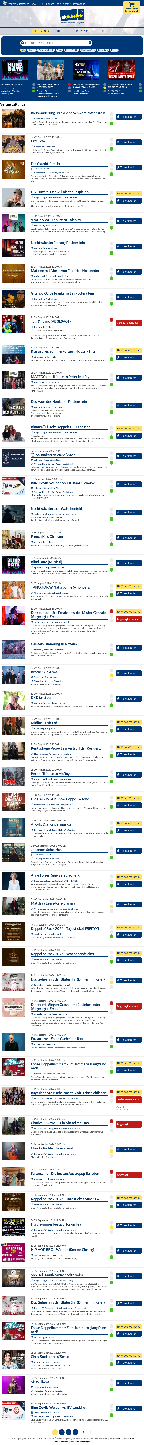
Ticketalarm (80, 31)
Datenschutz (128, 1438)
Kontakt (67, 3)
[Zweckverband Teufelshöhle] (32, 703)
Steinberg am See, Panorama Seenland (51, 622)
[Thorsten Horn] (32, 1179)
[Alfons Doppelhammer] (32, 1073)
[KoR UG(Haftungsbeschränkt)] (32, 934)
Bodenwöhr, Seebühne (44, 146)
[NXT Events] (32, 1255)
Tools (58, 3)
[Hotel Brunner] (32, 858)
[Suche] (22, 43)
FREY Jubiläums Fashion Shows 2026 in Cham (86, 85)
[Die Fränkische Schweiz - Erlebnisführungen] (32, 118)
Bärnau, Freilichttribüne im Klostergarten (53, 779)
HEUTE (61, 31)
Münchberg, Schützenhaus (46, 225)
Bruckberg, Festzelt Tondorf (47, 1362)
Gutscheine (104, 31)
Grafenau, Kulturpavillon (45, 357)
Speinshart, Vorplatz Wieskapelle (49, 567)
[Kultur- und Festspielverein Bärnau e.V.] (32, 779)
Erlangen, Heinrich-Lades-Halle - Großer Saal (54, 830)
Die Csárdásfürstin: (42, 168)
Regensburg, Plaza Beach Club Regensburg (53, 1280)
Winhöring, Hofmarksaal (45, 1337)
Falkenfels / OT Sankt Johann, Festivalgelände (55, 1153)
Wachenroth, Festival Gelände (48, 934)
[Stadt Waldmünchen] (32, 804)
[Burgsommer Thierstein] (32, 681)
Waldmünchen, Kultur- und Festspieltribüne (54, 804)
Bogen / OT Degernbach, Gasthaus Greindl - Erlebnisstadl (60, 1308)
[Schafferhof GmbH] (32, 908)
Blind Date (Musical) (13, 84)
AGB (40, 3)
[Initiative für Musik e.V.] (32, 357)
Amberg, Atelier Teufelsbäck (47, 858)
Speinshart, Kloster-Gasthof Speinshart (52, 985)
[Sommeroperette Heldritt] (32, 172)
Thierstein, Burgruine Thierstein (49, 681)
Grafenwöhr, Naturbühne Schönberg (51, 593)
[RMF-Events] (32, 830)
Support (49, 3)
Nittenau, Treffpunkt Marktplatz (49, 649)
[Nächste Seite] (83, 1432)
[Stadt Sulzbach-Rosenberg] (32, 1128)
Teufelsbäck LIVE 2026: (44, 854)
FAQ (33, 3)
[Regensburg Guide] (32, 1280)
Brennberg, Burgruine (44, 728)
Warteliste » (121, 1107)
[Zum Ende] (91, 1432)
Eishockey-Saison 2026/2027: (47, 459)
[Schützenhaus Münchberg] (32, 225)
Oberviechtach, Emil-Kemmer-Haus (50, 1014)
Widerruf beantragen (80, 1441)
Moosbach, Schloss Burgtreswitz (49, 1179)
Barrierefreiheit (61, 1441)
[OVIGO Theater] (32, 567)
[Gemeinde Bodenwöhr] (32, 146)
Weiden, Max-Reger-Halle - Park (49, 1255)
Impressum (79, 3)
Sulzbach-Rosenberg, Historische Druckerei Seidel (57, 1128)
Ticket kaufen (128, 116)
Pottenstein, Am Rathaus (45, 118)
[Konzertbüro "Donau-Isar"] (32, 1362)
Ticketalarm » (122, 1109)
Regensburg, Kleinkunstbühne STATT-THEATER (56, 197)
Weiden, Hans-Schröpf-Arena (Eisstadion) (53, 463)
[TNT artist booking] (32, 593)
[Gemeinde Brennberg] (32, 728)
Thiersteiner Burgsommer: (46, 677)
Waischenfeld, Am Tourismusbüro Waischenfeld (56, 514)
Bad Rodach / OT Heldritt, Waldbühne (51, 172)
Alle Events (41, 31)
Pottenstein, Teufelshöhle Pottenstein (51, 703)
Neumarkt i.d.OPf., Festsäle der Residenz (52, 754)
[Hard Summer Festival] (32, 1153)
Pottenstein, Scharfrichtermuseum (50, 407)
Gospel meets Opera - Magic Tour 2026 (120, 85)
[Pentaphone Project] (32, 754)
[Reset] (90, 43)
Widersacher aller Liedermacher (48, 85)
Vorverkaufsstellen (18, 3)
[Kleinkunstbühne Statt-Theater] (32, 197)
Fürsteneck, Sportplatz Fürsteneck (50, 1073)
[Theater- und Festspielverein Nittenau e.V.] (32, 649)
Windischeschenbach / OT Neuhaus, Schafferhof (56, 908)
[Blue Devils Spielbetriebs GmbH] (32, 463)
